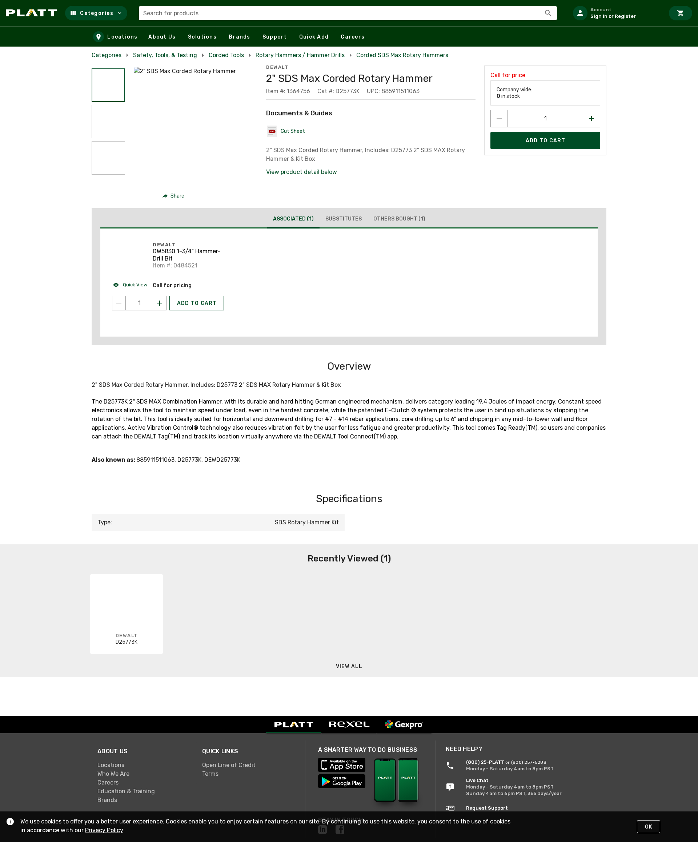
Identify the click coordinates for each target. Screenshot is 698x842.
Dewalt (277, 67)
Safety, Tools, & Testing (165, 55)
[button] (96, 13)
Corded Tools (226, 55)
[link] (144, 765)
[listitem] (616, 13)
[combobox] (348, 13)
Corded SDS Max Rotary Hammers (402, 55)
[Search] (548, 13)
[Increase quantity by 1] (591, 118)
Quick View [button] (134, 284)
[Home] (32, 13)
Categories (106, 55)
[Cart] (680, 13)
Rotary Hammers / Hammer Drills (300, 55)
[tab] (293, 220)
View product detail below (301, 171)
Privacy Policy (104, 830)
